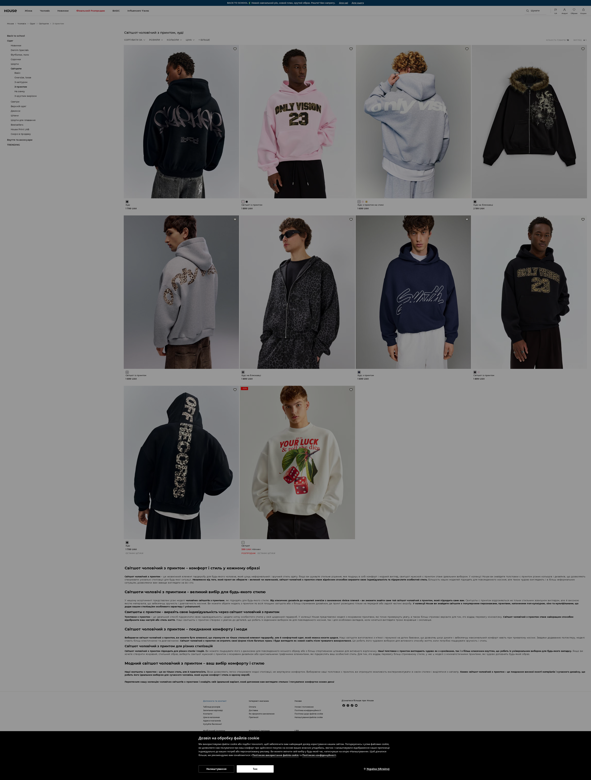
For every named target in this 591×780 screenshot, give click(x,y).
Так (255, 769)
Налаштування (216, 769)
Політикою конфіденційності (319, 755)
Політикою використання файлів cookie (275, 755)
